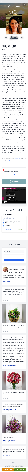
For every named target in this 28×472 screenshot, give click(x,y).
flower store (12, 160)
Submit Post (14, 260)
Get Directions (8, 229)
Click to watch (8, 226)
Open (14, 174)
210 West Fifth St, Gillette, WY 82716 (13, 224)
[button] (14, 313)
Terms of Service (18, 466)
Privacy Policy (10, 466)
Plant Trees (20, 229)
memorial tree (17, 158)
